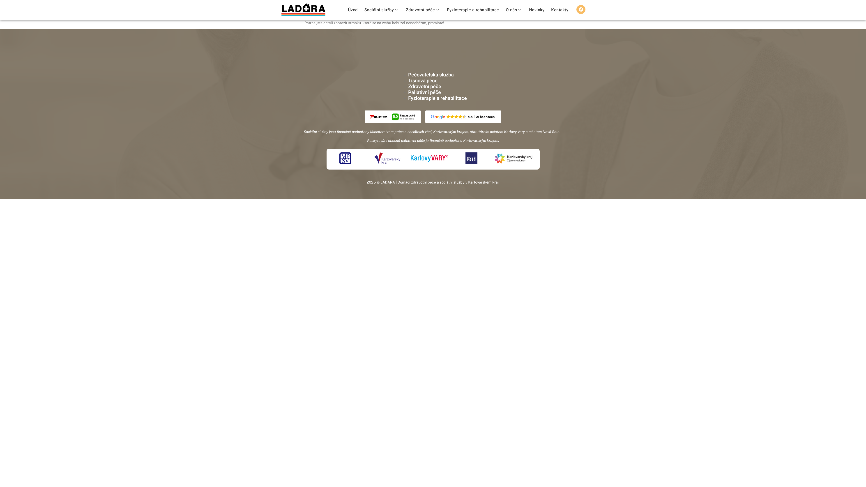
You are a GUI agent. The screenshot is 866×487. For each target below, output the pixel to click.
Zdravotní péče (420, 10)
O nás (511, 10)
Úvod (353, 10)
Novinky (537, 10)
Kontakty (559, 10)
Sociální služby (379, 10)
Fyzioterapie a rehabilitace (473, 10)
